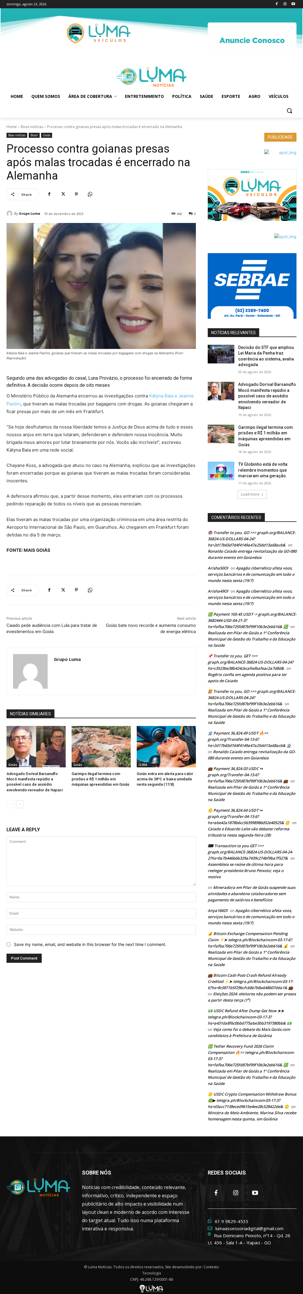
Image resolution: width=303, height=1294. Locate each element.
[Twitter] (63, 194)
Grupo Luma (29, 213)
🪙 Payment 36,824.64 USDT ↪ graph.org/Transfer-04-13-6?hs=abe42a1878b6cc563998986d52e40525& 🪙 (249, 816)
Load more (250, 494)
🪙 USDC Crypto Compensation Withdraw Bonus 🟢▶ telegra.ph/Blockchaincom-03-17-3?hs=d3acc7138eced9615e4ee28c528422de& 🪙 (252, 1100)
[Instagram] (284, 4)
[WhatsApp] (90, 194)
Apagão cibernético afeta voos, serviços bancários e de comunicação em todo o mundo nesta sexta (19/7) (251, 574)
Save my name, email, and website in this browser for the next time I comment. (90, 944)
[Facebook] (276, 4)
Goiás (46, 135)
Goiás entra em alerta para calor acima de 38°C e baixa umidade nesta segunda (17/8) (165, 779)
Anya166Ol (218, 910)
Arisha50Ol (218, 568)
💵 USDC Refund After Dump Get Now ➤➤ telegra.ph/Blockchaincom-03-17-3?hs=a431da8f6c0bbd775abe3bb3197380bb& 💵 (249, 1017)
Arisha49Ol (218, 591)
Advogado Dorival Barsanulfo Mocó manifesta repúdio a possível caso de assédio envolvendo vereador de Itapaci (267, 396)
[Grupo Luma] (10, 213)
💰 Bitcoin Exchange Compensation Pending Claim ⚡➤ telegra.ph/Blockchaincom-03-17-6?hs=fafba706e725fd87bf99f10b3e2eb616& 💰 (250, 940)
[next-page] (19, 804)
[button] (289, 110)
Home (12, 126)
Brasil (34, 135)
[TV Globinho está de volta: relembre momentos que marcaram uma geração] (221, 471)
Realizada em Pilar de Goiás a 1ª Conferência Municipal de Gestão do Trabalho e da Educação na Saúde (251, 639)
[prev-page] (10, 804)
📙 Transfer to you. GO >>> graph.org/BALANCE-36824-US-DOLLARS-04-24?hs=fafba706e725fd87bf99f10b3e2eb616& (252, 697)
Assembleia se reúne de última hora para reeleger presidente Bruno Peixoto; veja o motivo (245, 870)
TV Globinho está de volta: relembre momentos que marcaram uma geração (263, 470)
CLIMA (142, 765)
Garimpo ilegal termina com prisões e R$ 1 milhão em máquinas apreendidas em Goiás (100, 779)
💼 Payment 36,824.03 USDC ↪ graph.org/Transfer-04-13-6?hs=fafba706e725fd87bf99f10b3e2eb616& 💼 (248, 775)
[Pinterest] (76, 194)
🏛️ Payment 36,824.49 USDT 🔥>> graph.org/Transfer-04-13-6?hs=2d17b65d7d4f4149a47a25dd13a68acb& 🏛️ (249, 739)
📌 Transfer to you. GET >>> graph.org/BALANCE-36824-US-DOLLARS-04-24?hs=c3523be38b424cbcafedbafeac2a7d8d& (251, 662)
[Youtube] (293, 4)
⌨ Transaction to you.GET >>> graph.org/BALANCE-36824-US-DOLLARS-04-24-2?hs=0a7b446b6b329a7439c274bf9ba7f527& (250, 852)
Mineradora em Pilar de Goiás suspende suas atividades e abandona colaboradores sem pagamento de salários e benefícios (251, 893)
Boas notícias (32, 126)
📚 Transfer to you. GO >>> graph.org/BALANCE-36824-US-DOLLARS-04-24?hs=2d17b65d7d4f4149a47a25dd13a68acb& (252, 539)
